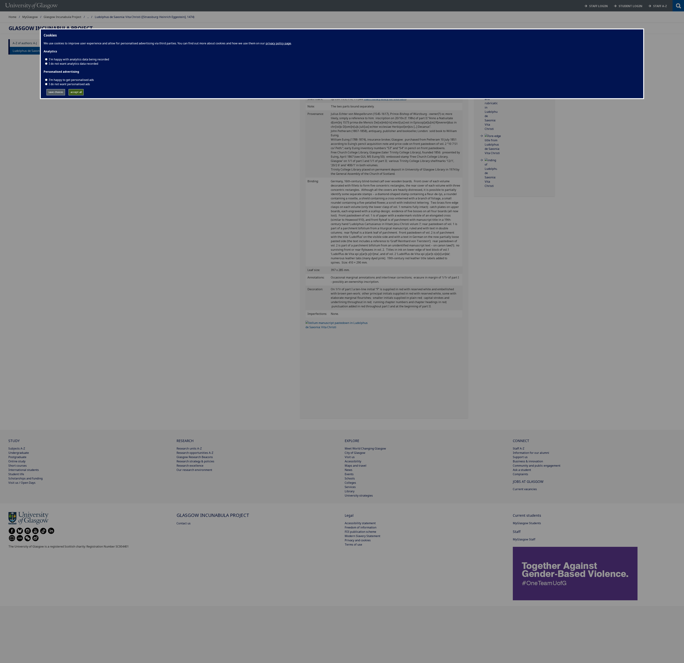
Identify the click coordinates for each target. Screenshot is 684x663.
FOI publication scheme (360, 532)
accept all (76, 92)
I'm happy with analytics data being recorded (79, 59)
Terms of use (353, 544)
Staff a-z (660, 6)
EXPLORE (352, 440)
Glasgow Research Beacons (195, 457)
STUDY (14, 440)
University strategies (359, 495)
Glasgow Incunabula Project (62, 17)
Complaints (520, 474)
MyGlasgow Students (527, 523)
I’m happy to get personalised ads (71, 80)
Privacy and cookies (358, 540)
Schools (350, 478)
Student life (16, 474)
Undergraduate (18, 453)
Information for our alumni (531, 453)
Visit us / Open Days (21, 483)
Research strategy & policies (195, 461)
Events (349, 474)
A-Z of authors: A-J (25, 43)
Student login (630, 6)
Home (12, 17)
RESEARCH (185, 440)
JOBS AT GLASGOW (528, 481)
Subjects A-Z (16, 448)
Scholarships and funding (25, 478)
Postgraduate (17, 457)
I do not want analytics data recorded (73, 64)
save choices (55, 92)
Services (350, 487)
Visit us (350, 457)
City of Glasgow (355, 453)
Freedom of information (360, 527)
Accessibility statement (360, 523)
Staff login (598, 6)
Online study (16, 461)
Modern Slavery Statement (362, 536)
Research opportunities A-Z (195, 453)
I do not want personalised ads (69, 84)
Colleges (350, 483)
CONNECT (521, 440)
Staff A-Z (518, 448)
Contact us (184, 523)
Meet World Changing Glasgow (365, 448)
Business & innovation (528, 461)
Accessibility (353, 461)
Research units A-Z (189, 448)
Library (349, 491)
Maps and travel (355, 466)
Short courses (17, 466)
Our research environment (194, 470)
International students (23, 470)
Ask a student (522, 470)
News (348, 470)
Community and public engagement (536, 466)
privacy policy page (278, 43)
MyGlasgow (30, 17)
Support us (520, 457)
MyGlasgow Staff (524, 539)
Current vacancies (525, 489)
